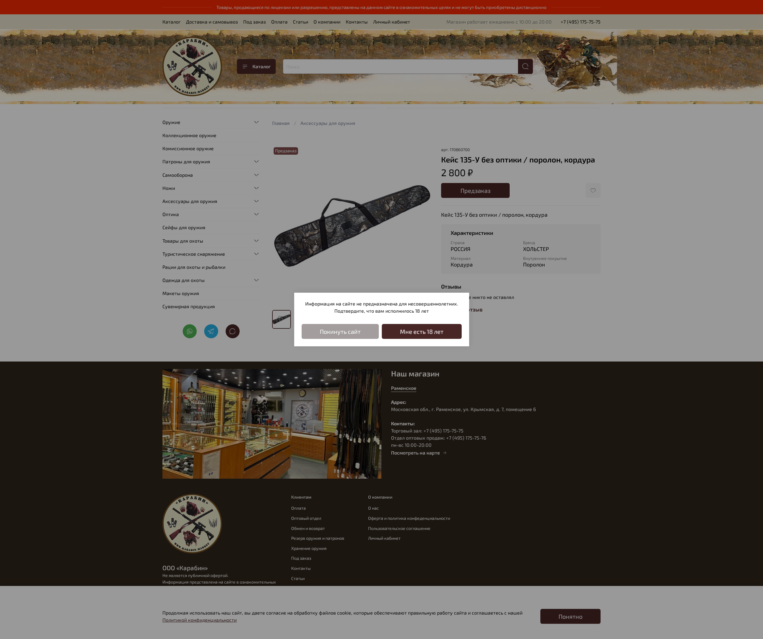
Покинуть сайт (340, 331)
